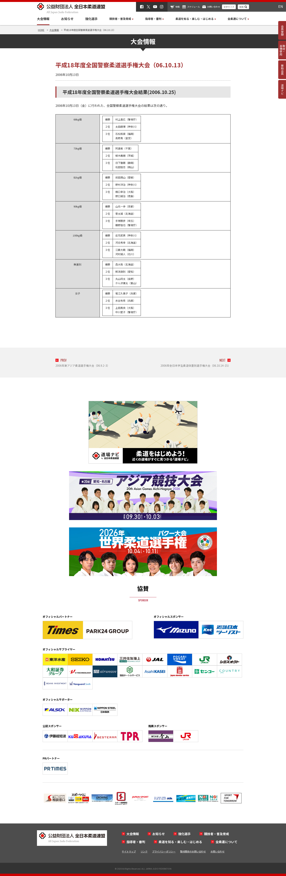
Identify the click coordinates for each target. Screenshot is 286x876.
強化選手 (91, 18)
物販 (177, 6)
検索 (241, 6)
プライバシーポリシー (163, 851)
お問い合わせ (213, 6)
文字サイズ (229, 6)
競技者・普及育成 (216, 833)
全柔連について (226, 841)
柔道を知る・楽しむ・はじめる (180, 841)
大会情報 (43, 18)
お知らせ (67, 18)
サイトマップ (129, 851)
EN (280, 6)
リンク (143, 851)
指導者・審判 (135, 841)
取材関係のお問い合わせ (193, 851)
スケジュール (193, 6)
